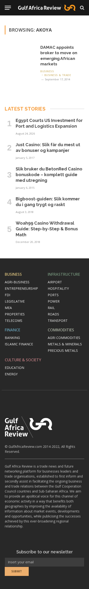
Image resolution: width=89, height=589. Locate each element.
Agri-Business (17, 282)
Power (54, 301)
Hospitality (58, 288)
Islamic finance (19, 344)
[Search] (81, 7)
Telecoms (13, 320)
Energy (11, 374)
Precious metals (63, 350)
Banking (12, 337)
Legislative (15, 301)
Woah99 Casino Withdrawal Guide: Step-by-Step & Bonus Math (47, 229)
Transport (58, 320)
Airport (55, 282)
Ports (53, 295)
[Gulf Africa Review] (46, 7)
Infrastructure (64, 274)
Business (13, 274)
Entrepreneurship (21, 288)
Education (14, 367)
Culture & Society (23, 359)
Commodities (61, 330)
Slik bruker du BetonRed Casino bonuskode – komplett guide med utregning (49, 174)
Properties (15, 314)
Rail (51, 307)
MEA (8, 307)
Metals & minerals (65, 344)
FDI (7, 295)
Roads (53, 314)
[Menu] (8, 7)
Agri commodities (64, 337)
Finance (12, 330)
